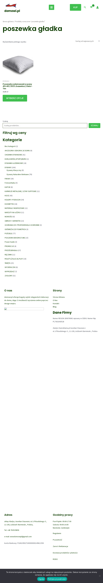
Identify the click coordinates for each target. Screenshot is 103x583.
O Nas (55, 300)
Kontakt (56, 303)
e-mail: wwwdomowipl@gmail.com (18, 536)
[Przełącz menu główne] (51, 7)
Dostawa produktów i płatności (65, 553)
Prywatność (57, 540)
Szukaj (5, 121)
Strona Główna (59, 297)
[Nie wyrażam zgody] (99, 576)
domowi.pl (12, 11)
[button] (75, 7)
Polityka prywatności (57, 579)
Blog (54, 306)
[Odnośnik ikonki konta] (97, 7)
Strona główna (8, 21)
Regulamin (57, 533)
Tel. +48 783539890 (11, 530)
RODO (55, 559)
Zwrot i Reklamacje (60, 546)
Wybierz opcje (15, 98)
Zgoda (41, 579)
